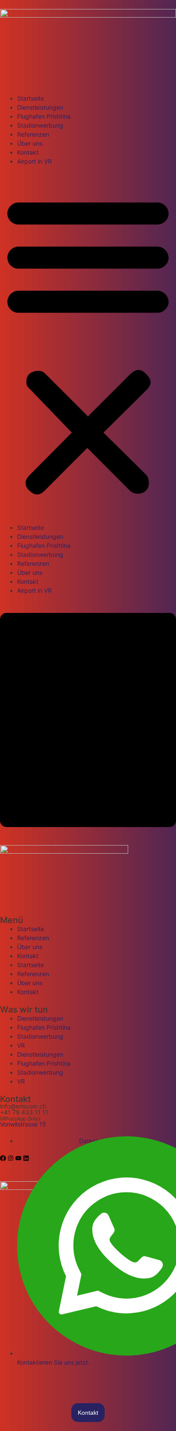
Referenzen (33, 134)
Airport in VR (34, 161)
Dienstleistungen (40, 107)
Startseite (30, 98)
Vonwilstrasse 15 (23, 1124)
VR (21, 1045)
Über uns (29, 143)
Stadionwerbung (40, 125)
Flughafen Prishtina (43, 116)
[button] (88, 344)
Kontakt (27, 152)
